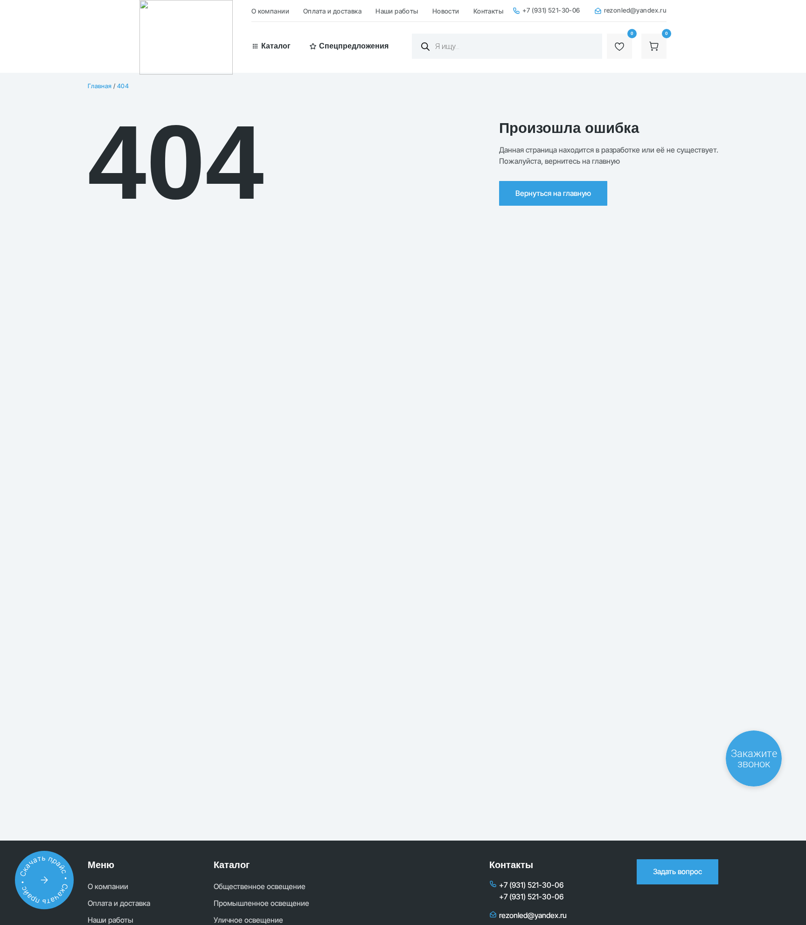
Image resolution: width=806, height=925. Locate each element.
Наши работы (396, 11)
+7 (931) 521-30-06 (551, 10)
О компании (270, 11)
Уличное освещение (248, 920)
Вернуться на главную (553, 193)
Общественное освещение (260, 886)
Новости (445, 11)
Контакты (488, 11)
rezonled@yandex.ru (635, 10)
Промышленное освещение (261, 903)
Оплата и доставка (332, 11)
